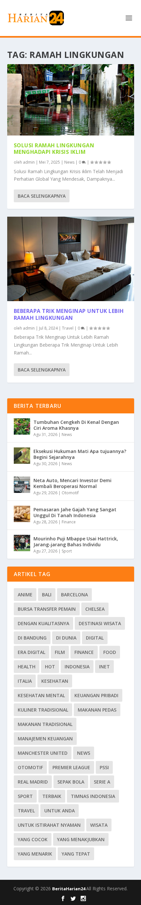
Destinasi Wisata (100, 623)
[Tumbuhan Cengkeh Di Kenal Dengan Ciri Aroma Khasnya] (22, 426)
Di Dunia (66, 638)
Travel (67, 328)
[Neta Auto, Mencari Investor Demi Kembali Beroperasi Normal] (22, 485)
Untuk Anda (59, 810)
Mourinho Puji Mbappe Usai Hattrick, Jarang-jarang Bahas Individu (75, 541)
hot (50, 666)
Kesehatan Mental (41, 695)
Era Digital (31, 652)
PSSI (104, 767)
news (83, 753)
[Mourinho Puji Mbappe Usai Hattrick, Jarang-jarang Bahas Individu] (22, 543)
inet (104, 666)
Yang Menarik (35, 854)
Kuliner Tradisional (43, 710)
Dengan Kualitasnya (43, 623)
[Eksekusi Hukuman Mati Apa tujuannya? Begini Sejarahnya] (22, 455)
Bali (46, 594)
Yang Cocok (33, 839)
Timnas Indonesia (93, 796)
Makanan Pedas (97, 710)
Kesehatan (54, 681)
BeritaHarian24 (69, 889)
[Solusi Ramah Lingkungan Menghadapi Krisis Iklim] (70, 100)
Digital (95, 638)
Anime (25, 594)
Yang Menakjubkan (81, 839)
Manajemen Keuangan (45, 738)
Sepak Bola (70, 782)
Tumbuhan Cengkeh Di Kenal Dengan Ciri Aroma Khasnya (76, 425)
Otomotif (70, 493)
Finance (69, 522)
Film (60, 652)
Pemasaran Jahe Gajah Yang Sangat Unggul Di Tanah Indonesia (74, 512)
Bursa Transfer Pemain (47, 609)
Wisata (99, 825)
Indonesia (77, 666)
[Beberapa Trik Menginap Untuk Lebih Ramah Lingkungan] (70, 259)
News (69, 162)
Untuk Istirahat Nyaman (49, 825)
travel (26, 810)
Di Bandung (32, 638)
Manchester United (43, 753)
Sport (67, 551)
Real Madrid (33, 782)
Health (26, 666)
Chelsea (95, 609)
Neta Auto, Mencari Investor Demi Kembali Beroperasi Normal (72, 483)
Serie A (102, 782)
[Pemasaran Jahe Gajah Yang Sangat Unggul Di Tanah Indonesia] (22, 514)
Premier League (71, 767)
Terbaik (51, 796)
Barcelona (74, 594)
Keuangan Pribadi (96, 695)
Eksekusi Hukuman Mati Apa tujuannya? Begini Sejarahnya (79, 454)
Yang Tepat (76, 854)
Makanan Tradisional (45, 724)
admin (29, 162)
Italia (25, 681)
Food (109, 652)
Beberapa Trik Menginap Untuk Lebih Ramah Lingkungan (69, 314)
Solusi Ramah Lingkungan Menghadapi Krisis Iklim (54, 149)
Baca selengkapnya (42, 196)
